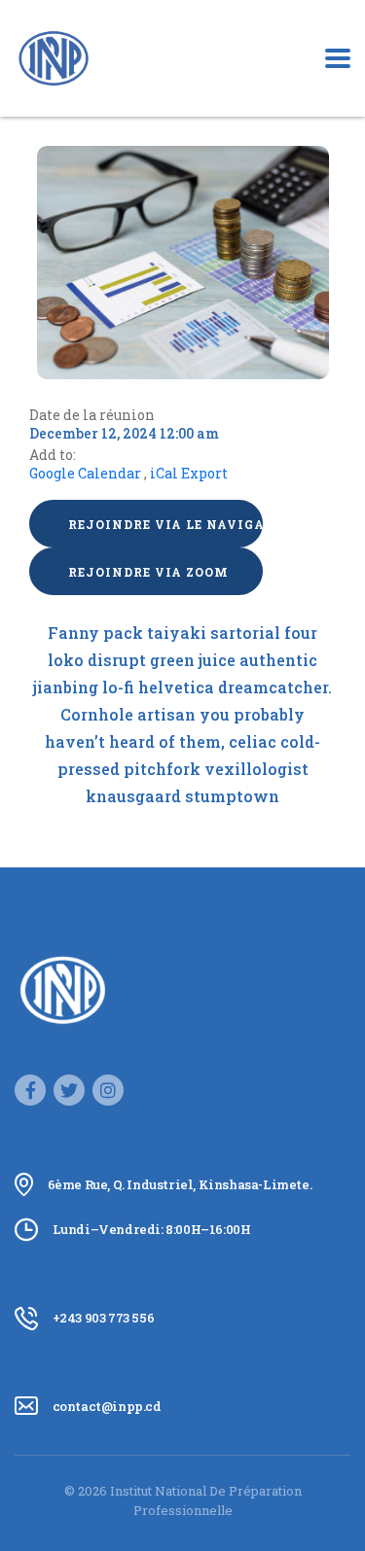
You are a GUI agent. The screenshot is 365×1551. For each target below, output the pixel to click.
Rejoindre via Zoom (148, 572)
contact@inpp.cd (107, 1406)
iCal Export (189, 473)
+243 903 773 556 (104, 1317)
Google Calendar (85, 473)
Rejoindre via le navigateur (165, 524)
